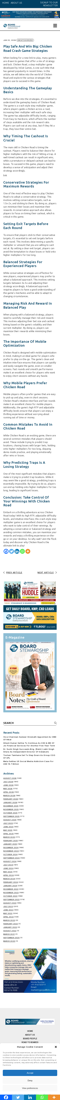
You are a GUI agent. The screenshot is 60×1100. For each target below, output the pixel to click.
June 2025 (8, 827)
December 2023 (10, 889)
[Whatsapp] (22, 551)
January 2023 (10, 927)
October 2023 (10, 896)
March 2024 (9, 879)
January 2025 (10, 844)
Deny (30, 1080)
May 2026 (8, 789)
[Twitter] (11, 551)
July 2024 (8, 865)
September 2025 (11, 816)
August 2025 (9, 820)
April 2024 (8, 875)
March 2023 (9, 920)
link (5, 175)
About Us (30, 1035)
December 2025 (10, 806)
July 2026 (8, 782)
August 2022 (9, 931)
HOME (5, 3)
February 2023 (10, 924)
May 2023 (7, 913)
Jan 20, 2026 (9, 40)
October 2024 (10, 854)
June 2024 (8, 868)
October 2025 (10, 813)
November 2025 (11, 809)
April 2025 (8, 834)
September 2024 (11, 858)
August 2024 (9, 861)
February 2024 (10, 882)
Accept (30, 1073)
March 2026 (9, 796)
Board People (30, 1038)
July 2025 (8, 823)
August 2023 (9, 903)
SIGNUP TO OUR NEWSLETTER (49, 4)
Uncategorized (25, 40)
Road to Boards (30, 1042)
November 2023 (11, 893)
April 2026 (8, 792)
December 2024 (11, 848)
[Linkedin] (17, 551)
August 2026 (9, 778)
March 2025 (9, 837)
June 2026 (8, 785)
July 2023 (8, 906)
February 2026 (10, 799)
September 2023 (11, 899)
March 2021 (9, 934)
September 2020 (11, 938)
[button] (55, 1047)
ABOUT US (16, 3)
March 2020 (9, 941)
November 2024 (11, 851)
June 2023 (8, 910)
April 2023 (8, 917)
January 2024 (10, 886)
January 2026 (10, 802)
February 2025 (10, 841)
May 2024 (8, 872)
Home (30, 1031)
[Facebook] (6, 551)
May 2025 (7, 830)
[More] (27, 551)
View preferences (30, 1088)
